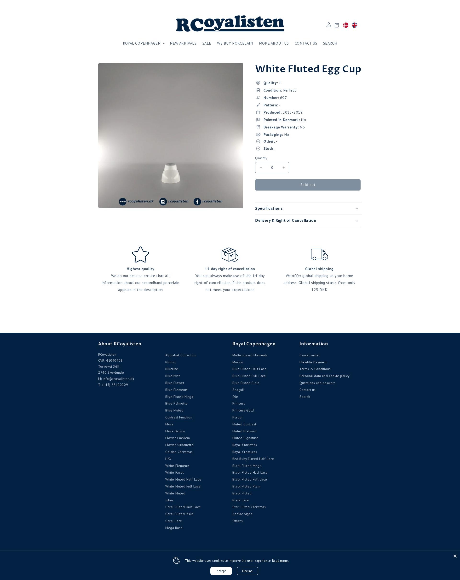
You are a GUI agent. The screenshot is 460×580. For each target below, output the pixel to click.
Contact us (307, 390)
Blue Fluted (174, 410)
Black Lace (240, 500)
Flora (169, 424)
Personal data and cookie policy (324, 376)
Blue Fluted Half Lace (249, 369)
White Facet (174, 472)
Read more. (280, 561)
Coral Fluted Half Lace (183, 507)
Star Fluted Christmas (249, 507)
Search (304, 396)
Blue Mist (172, 376)
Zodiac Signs (242, 514)
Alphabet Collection (180, 355)
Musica (237, 362)
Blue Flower (174, 383)
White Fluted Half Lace (183, 479)
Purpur (237, 417)
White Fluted (175, 493)
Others (237, 521)
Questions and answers (317, 383)
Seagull (238, 390)
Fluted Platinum (244, 431)
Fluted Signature (245, 438)
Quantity (261, 158)
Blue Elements (176, 390)
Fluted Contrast (244, 424)
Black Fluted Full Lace (249, 479)
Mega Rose (174, 528)
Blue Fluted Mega (179, 396)
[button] (143, 43)
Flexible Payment (313, 362)
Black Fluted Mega (246, 466)
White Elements (177, 466)
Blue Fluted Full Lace (249, 376)
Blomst (170, 362)
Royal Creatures (244, 452)
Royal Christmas (244, 445)
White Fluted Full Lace (183, 486)
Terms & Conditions (315, 369)
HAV (168, 459)
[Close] (455, 556)
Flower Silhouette (179, 445)
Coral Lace (173, 521)
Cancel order (309, 355)
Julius (169, 500)
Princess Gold (243, 410)
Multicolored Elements (250, 355)
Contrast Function (178, 417)
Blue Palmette (176, 403)
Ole (235, 396)
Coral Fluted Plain (179, 514)
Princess (238, 403)
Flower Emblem (177, 438)
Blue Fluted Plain (245, 383)
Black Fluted (242, 493)
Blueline (171, 369)
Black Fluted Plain (246, 486)
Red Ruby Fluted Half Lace (253, 459)
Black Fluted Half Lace (250, 472)
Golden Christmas (179, 452)
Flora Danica (175, 431)
